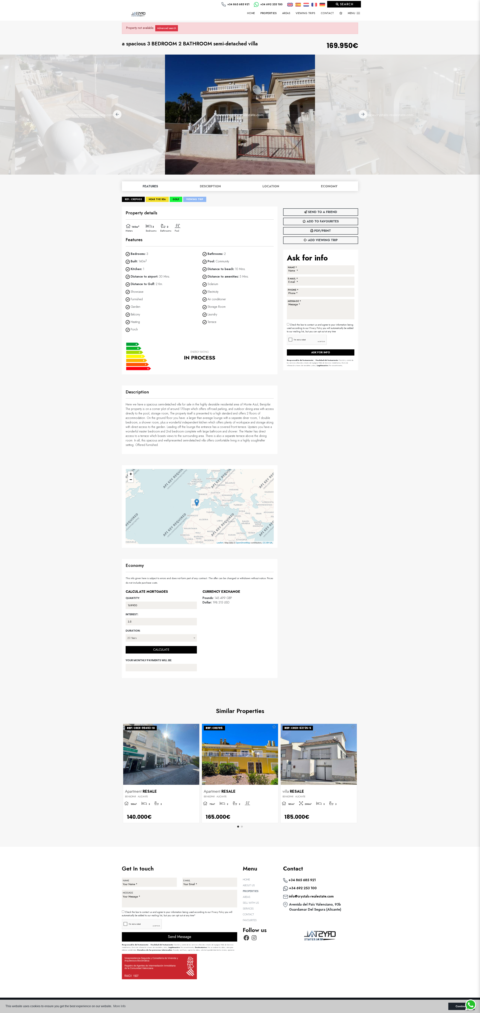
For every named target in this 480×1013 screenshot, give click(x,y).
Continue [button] (461, 1006)
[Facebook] (246, 939)
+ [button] (131, 474)
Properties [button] (268, 13)
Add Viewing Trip (322, 240)
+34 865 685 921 (238, 4)
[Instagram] (254, 939)
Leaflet (220, 542)
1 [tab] (238, 827)
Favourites (250, 920)
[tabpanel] (318, 773)
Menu (352, 13)
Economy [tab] (329, 186)
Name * (292, 267)
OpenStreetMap (243, 542)
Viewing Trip (194, 199)
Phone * (293, 290)
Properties (250, 891)
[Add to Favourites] (195, 727)
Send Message (179, 936)
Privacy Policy (316, 328)
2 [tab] (242, 827)
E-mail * (293, 278)
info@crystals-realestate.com (311, 896)
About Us (249, 885)
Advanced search (166, 28)
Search (346, 4)
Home (251, 13)
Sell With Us (251, 903)
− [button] (131, 479)
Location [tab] (270, 186)
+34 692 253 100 (271, 4)
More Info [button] (119, 1006)
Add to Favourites (322, 221)
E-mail (186, 880)
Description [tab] (210, 186)
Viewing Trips (305, 13)
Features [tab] (150, 186)
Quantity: (133, 598)
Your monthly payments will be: (149, 660)
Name (126, 880)
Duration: (133, 631)
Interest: (132, 614)
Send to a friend (322, 212)
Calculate (161, 650)
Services (248, 908)
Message (128, 892)
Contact (327, 13)
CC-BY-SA (267, 542)
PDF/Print (322, 231)
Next (363, 115)
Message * (294, 301)
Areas (286, 13)
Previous (117, 115)
